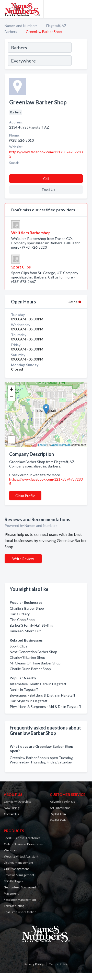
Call (46, 178)
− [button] (11, 397)
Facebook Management (20, 900)
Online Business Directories (23, 844)
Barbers (11, 31)
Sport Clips (18, 646)
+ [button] (11, 389)
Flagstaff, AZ (56, 25)
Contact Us (11, 814)
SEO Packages (13, 881)
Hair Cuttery (20, 614)
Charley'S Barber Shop (27, 657)
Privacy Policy (34, 964)
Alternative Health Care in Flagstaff (38, 684)
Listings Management (18, 862)
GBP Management (16, 869)
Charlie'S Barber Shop (27, 608)
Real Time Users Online (20, 912)
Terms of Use (58, 964)
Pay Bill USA (58, 814)
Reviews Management (19, 875)
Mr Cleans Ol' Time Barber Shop (35, 663)
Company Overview (17, 802)
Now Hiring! (12, 808)
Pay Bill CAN (58, 820)
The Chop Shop (22, 619)
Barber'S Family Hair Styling (31, 625)
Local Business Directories (22, 838)
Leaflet (42, 445)
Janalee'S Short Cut (25, 631)
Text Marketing (14, 906)
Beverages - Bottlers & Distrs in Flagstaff (42, 695)
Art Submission (60, 808)
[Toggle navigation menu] (85, 9)
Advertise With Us (62, 802)
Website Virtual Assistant (21, 856)
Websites (10, 850)
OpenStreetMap (61, 445)
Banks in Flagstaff (24, 689)
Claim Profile (25, 495)
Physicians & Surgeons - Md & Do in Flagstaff (45, 706)
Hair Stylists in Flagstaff (28, 701)
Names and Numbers (21, 25)
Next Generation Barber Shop (33, 652)
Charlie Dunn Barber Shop (30, 668)
